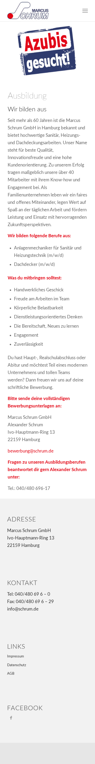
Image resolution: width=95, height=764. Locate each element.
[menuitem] (14, 757)
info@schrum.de (23, 609)
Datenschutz (16, 665)
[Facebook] (11, 718)
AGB (10, 673)
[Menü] (85, 10)
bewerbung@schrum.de (31, 451)
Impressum (15, 656)
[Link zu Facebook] (84, 750)
